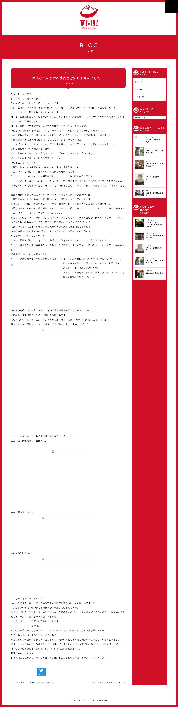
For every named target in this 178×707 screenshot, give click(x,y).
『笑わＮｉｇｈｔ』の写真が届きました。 (106, 683)
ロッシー (138, 90)
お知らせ (138, 82)
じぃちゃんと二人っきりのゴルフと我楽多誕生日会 (34, 683)
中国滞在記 (139, 97)
